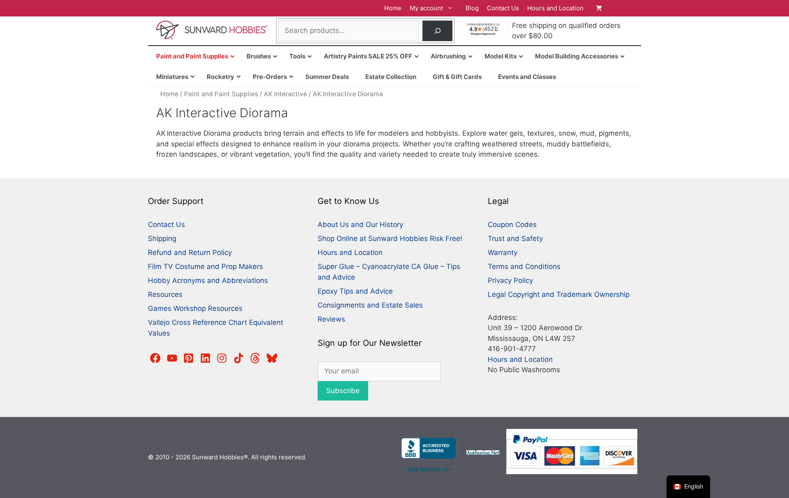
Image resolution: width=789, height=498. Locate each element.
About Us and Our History (360, 224)
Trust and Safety (515, 238)
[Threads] (255, 358)
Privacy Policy (510, 280)
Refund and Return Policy (190, 252)
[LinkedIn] (205, 358)
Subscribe (343, 391)
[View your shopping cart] (614, 8)
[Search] (437, 31)
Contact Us (503, 8)
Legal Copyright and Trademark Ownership (559, 294)
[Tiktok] (238, 358)
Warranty (502, 252)
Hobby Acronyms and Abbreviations (208, 280)
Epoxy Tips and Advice (355, 291)
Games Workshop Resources (195, 308)
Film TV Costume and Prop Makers (205, 266)
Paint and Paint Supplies (221, 94)
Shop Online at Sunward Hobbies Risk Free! (390, 238)
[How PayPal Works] (571, 472)
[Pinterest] (188, 358)
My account (426, 8)
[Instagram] (222, 358)
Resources (165, 294)
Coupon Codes (512, 224)
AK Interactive (285, 94)
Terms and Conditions (524, 266)
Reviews (331, 319)
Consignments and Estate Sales (370, 305)
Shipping (162, 238)
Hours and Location (555, 8)
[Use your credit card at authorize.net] (482, 452)
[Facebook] (155, 358)
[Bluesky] (272, 358)
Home (392, 8)
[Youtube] (172, 358)
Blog (472, 8)
